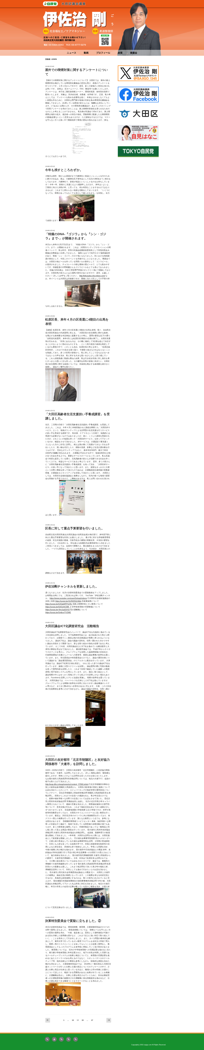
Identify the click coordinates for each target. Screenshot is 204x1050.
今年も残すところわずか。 (64, 170)
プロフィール (103, 52)
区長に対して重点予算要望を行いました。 (74, 528)
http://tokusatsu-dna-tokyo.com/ (92, 276)
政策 (120, 52)
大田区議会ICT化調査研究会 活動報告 (72, 626)
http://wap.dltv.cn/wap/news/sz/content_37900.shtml (66, 784)
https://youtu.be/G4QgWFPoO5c (58, 604)
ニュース (71, 52)
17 (92, 1020)
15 (83, 1020)
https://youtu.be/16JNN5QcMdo (68, 601)
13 (73, 1020)
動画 (86, 52)
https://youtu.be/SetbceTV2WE (58, 612)
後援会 (133, 52)
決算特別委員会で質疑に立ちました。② (73, 921)
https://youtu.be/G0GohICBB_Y (58, 607)
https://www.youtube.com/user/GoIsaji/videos (68, 598)
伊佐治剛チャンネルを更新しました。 (71, 586)
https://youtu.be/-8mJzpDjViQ (57, 610)
